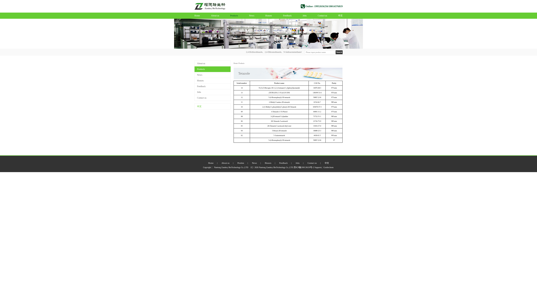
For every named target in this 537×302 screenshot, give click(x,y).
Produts (240, 163)
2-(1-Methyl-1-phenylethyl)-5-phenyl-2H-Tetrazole (279, 107)
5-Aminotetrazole (279, 135)
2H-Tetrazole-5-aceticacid (279, 121)
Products (234, 15)
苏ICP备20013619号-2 (304, 167)
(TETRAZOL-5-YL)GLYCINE (279, 93)
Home (197, 15)
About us (215, 15)
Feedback (287, 15)
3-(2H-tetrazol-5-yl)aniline (279, 116)
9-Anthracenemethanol (293, 52)
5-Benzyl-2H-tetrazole (279, 131)
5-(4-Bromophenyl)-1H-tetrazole (279, 97)
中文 (340, 15)
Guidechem (328, 167)
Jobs (305, 15)
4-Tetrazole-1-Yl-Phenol (279, 112)
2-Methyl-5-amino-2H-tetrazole (279, 102)
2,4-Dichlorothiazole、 (255, 52)
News (251, 15)
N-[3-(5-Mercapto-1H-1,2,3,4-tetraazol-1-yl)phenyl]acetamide (279, 88)
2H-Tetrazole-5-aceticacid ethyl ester (279, 126)
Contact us (322, 15)
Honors (268, 15)
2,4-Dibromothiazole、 (274, 52)
